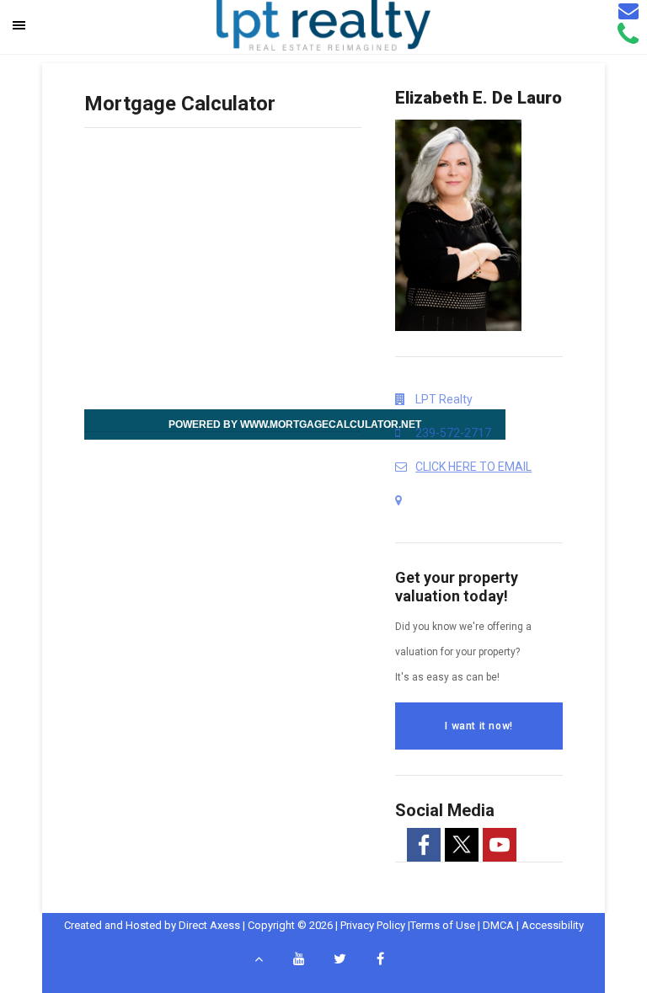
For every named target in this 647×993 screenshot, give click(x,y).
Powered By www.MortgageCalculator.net (294, 424)
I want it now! (478, 726)
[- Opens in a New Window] (424, 845)
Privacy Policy (372, 925)
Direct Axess (209, 925)
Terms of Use (442, 925)
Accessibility (552, 925)
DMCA (498, 925)
